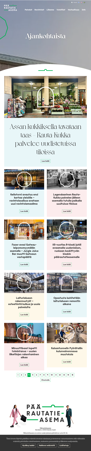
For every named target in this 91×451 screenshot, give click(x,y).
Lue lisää (45, 161)
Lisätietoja (64, 445)
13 (64, 375)
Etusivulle (46, 380)
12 (60, 375)
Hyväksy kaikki (28, 445)
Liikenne (50, 10)
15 (72, 375)
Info (84, 10)
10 (52, 375)
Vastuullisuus (73, 10)
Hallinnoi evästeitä (47, 445)
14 (68, 375)
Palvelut (28, 10)
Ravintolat (39, 10)
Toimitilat (61, 10)
